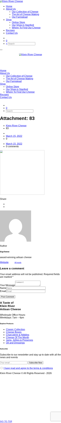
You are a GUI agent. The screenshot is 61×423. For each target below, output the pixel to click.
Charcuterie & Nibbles (17, 335)
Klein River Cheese (16, 125)
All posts (18, 263)
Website (4, 262)
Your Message (7, 285)
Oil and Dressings (15, 343)
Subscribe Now (35, 363)
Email (3, 291)
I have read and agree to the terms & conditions (28, 368)
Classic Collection (15, 329)
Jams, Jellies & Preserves (19, 340)
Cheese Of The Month (17, 337)
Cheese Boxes (13, 332)
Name (3, 288)
